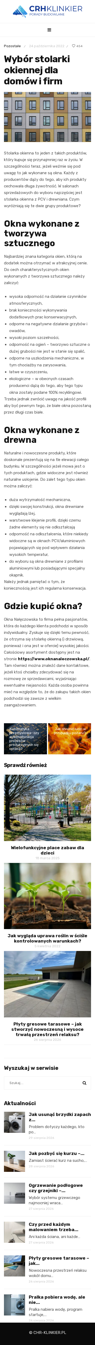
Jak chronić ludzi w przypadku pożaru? (70, 731)
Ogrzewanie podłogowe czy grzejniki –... (56, 1188)
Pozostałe (12, 46)
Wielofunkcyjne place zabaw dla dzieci (47, 850)
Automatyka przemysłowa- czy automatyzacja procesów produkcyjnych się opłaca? (24, 739)
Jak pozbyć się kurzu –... (56, 1153)
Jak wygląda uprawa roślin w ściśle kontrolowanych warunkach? (47, 938)
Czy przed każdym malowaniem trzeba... (53, 1227)
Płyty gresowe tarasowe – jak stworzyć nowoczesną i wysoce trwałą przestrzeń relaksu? (47, 1029)
